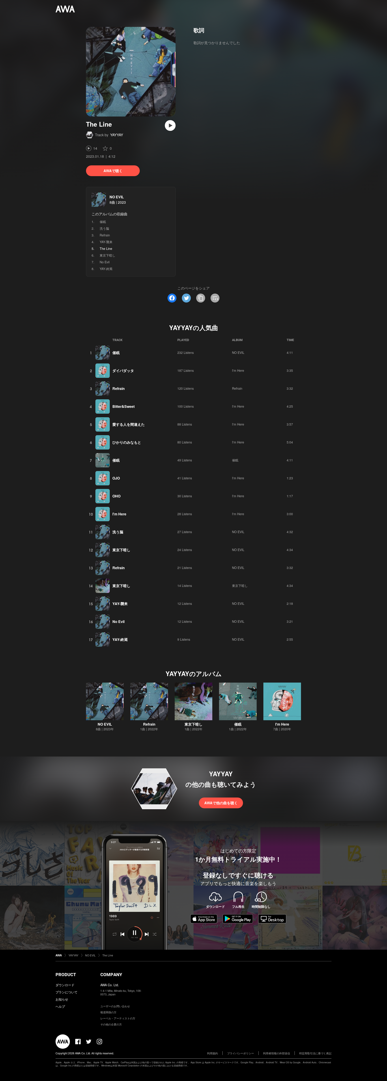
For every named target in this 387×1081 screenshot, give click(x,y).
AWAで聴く (113, 170)
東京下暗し (107, 255)
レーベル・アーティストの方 (117, 1018)
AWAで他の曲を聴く (221, 802)
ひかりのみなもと (126, 442)
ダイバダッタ (123, 370)
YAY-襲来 (106, 242)
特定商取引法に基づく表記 (315, 1053)
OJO (116, 478)
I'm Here (238, 370)
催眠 (103, 221)
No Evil (105, 262)
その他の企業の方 (111, 1024)
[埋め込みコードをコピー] (215, 298)
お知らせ (62, 999)
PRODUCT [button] (66, 974)
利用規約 (212, 1053)
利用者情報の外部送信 (276, 1053)
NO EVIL (117, 196)
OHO (116, 496)
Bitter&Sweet (123, 406)
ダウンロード (65, 985)
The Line (107, 955)
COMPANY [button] (111, 974)
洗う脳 (104, 228)
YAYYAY (116, 134)
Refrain (105, 235)
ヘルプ (60, 1006)
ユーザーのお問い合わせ (115, 1006)
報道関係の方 (108, 1012)
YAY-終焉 (106, 268)
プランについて (66, 992)
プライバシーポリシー (240, 1053)
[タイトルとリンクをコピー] (200, 298)
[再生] (170, 125)
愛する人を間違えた (128, 424)
